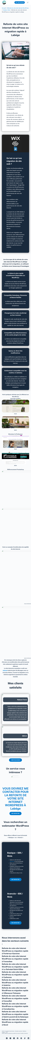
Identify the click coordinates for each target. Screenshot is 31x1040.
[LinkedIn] (28, 1038)
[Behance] (21, 1038)
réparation (12, 861)
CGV (7, 1032)
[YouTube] (6, 1038)
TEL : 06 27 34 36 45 (20, 2)
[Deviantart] (25, 1038)
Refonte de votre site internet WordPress (18, 8)
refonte (5, 670)
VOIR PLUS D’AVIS (15, 760)
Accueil (4, 8)
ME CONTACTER (15, 813)
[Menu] (27, 2)
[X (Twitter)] (14, 1038)
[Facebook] (17, 1038)
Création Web (6, 10)
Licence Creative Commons (22, 1033)
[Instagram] (10, 1038)
